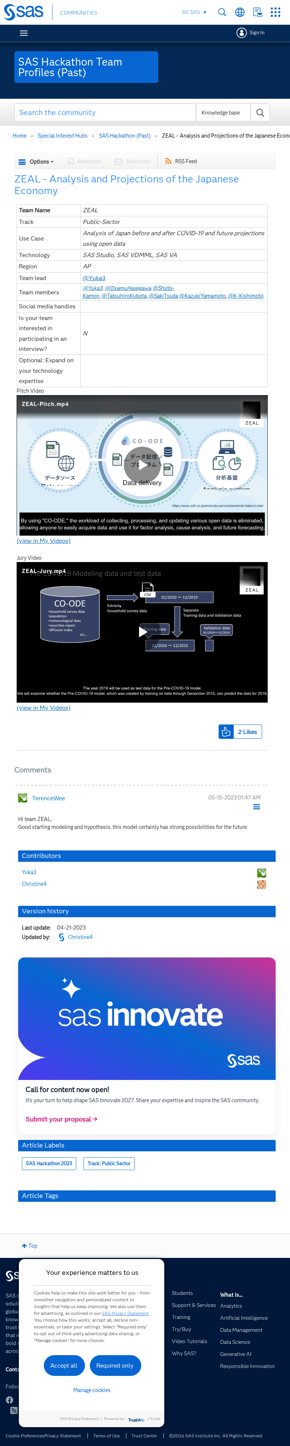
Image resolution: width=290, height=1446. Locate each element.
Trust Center (144, 1435)
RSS (14, 1410)
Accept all (63, 1365)
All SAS (191, 12)
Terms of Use (106, 1435)
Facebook (9, 1400)
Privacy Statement (62, 1435)
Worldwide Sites (240, 12)
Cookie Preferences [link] (25, 1435)
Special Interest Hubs (63, 135)
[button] (226, 732)
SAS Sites (275, 12)
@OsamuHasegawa (128, 288)
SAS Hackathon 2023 (49, 1163)
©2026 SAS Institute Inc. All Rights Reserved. (216, 1435)
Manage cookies (92, 1390)
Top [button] (32, 1245)
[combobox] (142, 112)
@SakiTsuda (163, 296)
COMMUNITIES (78, 12)
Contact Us (257, 12)
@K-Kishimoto (246, 296)
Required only (115, 1365)
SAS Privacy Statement (125, 1313)
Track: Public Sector (109, 1163)
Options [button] (39, 161)
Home (19, 135)
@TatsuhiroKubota (124, 296)
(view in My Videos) (44, 540)
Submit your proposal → (61, 1119)
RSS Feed (186, 161)
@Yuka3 (94, 278)
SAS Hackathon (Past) (125, 135)
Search (222, 12)
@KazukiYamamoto (202, 296)
